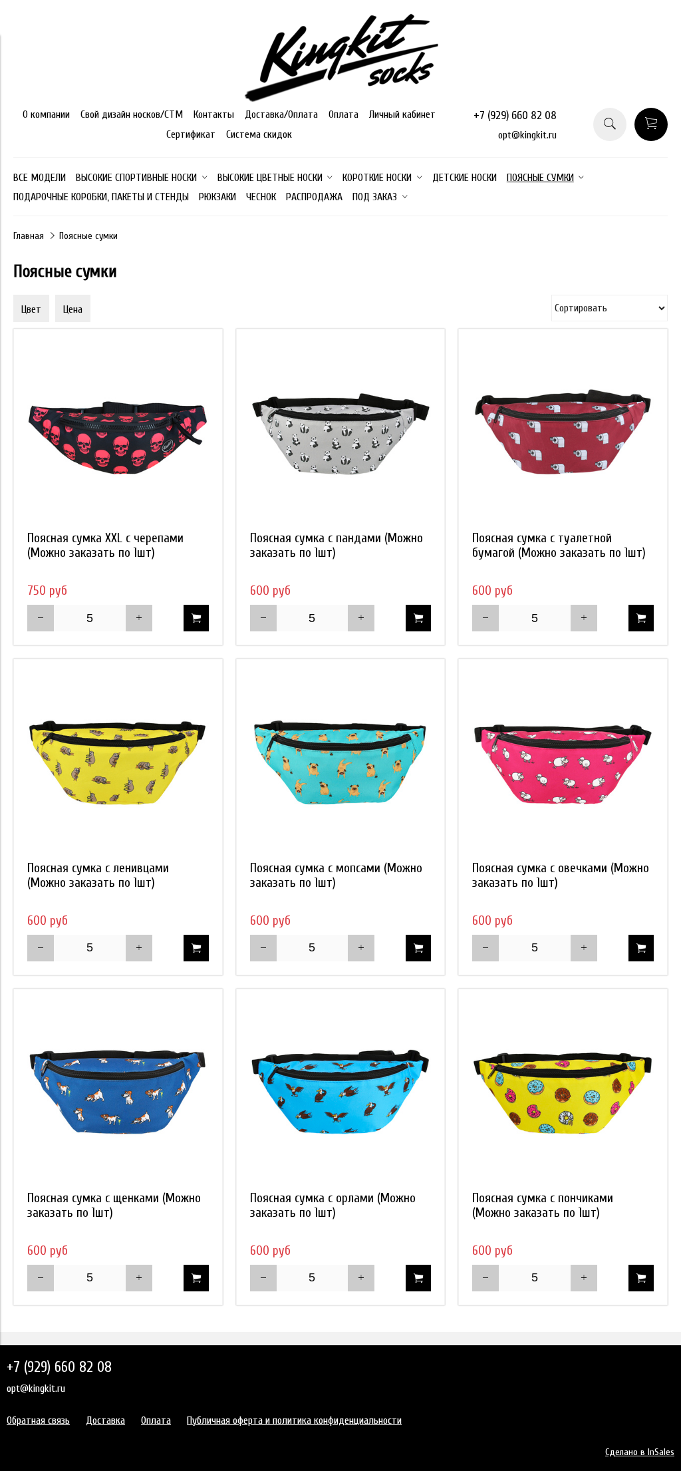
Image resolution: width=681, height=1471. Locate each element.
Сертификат (190, 134)
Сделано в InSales (639, 1452)
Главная (28, 236)
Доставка (105, 1420)
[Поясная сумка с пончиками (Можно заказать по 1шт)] (563, 1093)
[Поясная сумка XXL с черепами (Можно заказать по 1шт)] (118, 433)
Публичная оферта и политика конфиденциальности (294, 1420)
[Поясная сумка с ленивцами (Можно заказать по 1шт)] (118, 763)
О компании (46, 114)
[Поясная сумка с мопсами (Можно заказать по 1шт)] (341, 763)
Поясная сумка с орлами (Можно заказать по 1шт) (333, 1205)
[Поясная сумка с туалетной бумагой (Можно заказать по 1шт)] (563, 433)
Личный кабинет (402, 114)
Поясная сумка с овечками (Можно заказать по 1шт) (560, 875)
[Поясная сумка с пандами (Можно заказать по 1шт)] (341, 433)
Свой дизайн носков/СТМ (131, 114)
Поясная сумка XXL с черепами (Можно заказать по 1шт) (105, 545)
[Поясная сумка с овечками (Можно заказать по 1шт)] (563, 763)
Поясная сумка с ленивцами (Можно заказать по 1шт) (98, 875)
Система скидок (259, 134)
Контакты (214, 114)
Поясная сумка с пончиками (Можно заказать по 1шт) (542, 1205)
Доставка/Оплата (281, 114)
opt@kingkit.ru (527, 135)
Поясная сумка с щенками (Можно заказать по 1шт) (114, 1205)
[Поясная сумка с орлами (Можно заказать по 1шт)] (341, 1093)
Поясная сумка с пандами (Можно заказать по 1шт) (336, 545)
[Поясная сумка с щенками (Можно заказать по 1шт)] (118, 1093)
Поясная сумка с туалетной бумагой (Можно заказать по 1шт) (559, 545)
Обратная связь (38, 1420)
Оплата (343, 114)
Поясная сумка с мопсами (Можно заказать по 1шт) (336, 875)
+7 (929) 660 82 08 (515, 115)
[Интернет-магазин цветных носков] (340, 98)
